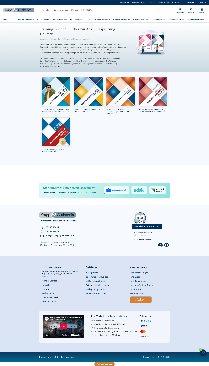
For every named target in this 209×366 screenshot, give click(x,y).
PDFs (89, 19)
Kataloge (152, 2)
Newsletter (179, 2)
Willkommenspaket (96, 293)
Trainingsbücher (43, 19)
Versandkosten (49, 301)
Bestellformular (138, 293)
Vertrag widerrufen (141, 300)
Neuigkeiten (124, 2)
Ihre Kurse (135, 276)
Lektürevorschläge (95, 281)
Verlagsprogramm (95, 289)
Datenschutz (67, 357)
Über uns (46, 289)
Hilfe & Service (49, 280)
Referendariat (190, 2)
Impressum (45, 357)
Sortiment (7, 19)
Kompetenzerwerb (176, 19)
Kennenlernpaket (164, 2)
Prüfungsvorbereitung (25, 19)
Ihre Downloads (138, 281)
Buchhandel (202, 2)
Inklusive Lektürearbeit (196, 19)
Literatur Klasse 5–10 (121, 19)
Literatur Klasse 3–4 (102, 19)
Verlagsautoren (50, 293)
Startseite (44, 39)
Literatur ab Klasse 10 (141, 19)
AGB (49, 273)
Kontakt (46, 284)
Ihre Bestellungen (139, 272)
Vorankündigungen (77, 19)
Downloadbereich (51, 297)
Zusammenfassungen (138, 2)
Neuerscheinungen (60, 19)
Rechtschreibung (159, 19)
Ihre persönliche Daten (141, 285)
